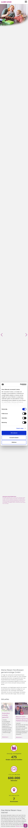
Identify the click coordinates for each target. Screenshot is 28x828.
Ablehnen (14, 442)
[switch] (24, 413)
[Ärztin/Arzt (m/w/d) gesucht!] (7, 706)
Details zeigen (20, 428)
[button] (2, 334)
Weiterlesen (5, 737)
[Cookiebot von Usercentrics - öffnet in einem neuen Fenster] (20, 384)
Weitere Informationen (21, 826)
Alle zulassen (14, 432)
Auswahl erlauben (14, 437)
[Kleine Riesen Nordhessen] (6, 1)
